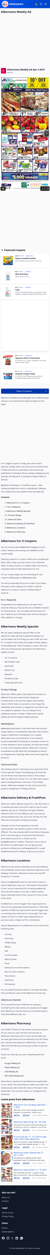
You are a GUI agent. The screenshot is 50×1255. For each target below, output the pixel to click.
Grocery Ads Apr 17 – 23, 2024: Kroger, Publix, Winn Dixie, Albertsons (30, 1137)
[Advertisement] (25, 40)
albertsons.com (29, 577)
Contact (5, 1201)
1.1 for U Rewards (12, 507)
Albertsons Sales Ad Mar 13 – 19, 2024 (30, 1170)
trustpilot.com (7, 841)
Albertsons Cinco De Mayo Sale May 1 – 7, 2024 (30, 1106)
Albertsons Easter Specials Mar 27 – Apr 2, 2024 (29, 1153)
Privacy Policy (8, 1216)
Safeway (28, 272)
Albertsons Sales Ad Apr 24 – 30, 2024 (29, 1122)
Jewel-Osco (29, 256)
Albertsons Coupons (29, 547)
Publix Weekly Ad (12, 1067)
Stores (5, 1228)
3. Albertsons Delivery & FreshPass (20, 523)
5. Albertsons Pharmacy (15, 532)
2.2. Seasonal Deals (13, 519)
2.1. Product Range (13, 515)
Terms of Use (7, 1212)
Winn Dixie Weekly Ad (14, 1076)
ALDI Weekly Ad (12, 1071)
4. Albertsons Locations (15, 527)
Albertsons (28, 355)
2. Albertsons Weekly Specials (17, 511)
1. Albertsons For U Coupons (17, 502)
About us (6, 1197)
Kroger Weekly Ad (13, 1063)
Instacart (28, 848)
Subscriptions (8, 1231)
